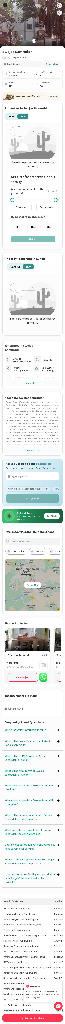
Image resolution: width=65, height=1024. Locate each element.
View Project (22, 677)
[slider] (12, 200)
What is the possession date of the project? (28, 488)
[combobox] (35, 541)
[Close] (58, 986)
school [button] (57, 551)
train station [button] (18, 551)
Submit (33, 239)
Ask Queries (32, 498)
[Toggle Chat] (58, 1006)
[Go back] (5, 5)
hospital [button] (39, 551)
